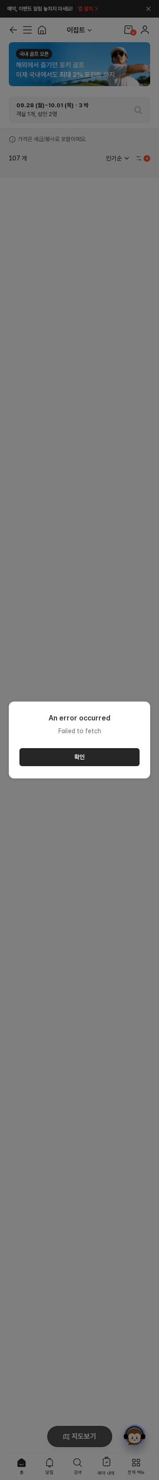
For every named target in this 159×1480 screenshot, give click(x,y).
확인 (79, 756)
